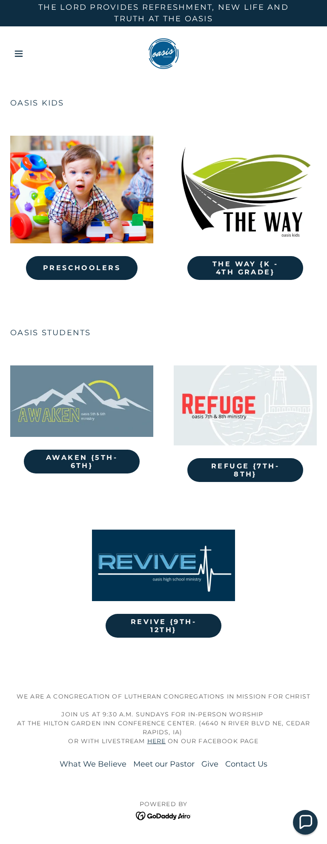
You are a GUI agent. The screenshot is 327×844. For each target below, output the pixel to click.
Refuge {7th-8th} (245, 470)
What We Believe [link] (93, 764)
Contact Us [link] (246, 764)
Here (156, 741)
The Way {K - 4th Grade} (245, 268)
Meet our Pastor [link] (164, 764)
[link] (163, 54)
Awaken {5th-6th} (82, 461)
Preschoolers (81, 268)
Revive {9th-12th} (163, 626)
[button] (33, 53)
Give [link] (209, 764)
